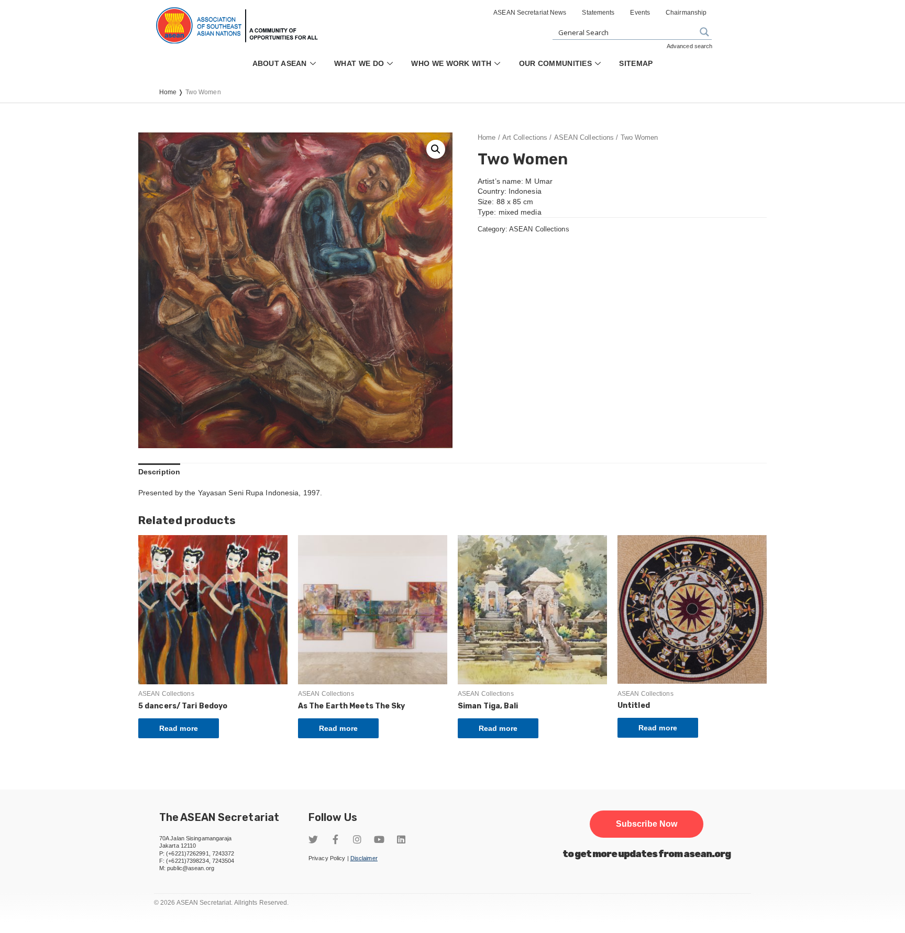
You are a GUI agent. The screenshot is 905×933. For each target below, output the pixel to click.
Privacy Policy (326, 858)
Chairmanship (686, 12)
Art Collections (525, 137)
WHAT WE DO (359, 63)
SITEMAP (636, 63)
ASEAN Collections (584, 137)
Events (640, 12)
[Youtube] (379, 839)
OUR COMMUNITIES (555, 63)
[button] (646, 824)
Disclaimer (364, 858)
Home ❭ (172, 92)
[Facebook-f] (335, 839)
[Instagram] (357, 839)
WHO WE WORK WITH (451, 63)
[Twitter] (313, 839)
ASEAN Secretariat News (529, 12)
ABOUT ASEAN (279, 63)
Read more (178, 728)
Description (159, 472)
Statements (598, 12)
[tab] (159, 472)
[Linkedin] (401, 839)
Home (486, 137)
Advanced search (690, 46)
